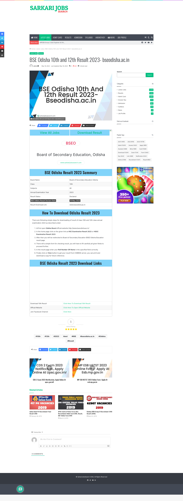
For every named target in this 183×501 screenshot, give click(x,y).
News (112, 37)
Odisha (102, 336)
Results (68, 37)
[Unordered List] (55, 446)
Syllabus (89, 37)
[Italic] (43, 446)
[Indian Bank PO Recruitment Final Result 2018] (42, 402)
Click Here (67, 312)
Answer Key (100, 37)
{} (67, 446)
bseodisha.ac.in (87, 336)
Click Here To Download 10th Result (76, 303)
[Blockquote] (58, 446)
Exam (134, 152)
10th (38, 336)
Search (119, 72)
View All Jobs (49, 133)
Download (123, 152)
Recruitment (134, 160)
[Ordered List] (52, 446)
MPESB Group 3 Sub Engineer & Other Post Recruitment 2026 (60, 42)
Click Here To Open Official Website (76, 308)
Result (71, 341)
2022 (131, 141)
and (65, 336)
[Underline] (46, 446)
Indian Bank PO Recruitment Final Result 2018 (40, 412)
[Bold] (40, 446)
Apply (143, 145)
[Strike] (49, 446)
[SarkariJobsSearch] (49, 9)
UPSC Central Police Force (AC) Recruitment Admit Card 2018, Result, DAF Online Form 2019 (70, 413)
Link (130, 156)
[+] (70, 446)
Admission (78, 37)
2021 (121, 141)
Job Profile (122, 37)
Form (144, 152)
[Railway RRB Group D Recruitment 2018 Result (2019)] (99, 402)
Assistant (122, 149)
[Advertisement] (112, 17)
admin (35, 66)
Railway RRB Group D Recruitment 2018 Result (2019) (99, 412)
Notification (141, 156)
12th (47, 336)
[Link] (64, 446)
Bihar (133, 149)
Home (35, 37)
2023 (57, 336)
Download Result (90, 133)
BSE (74, 336)
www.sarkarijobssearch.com (70, 162)
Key (121, 156)
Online (122, 160)
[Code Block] (61, 446)
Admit (122, 145)
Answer (133, 145)
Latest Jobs (45, 37)
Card (142, 149)
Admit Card (57, 37)
